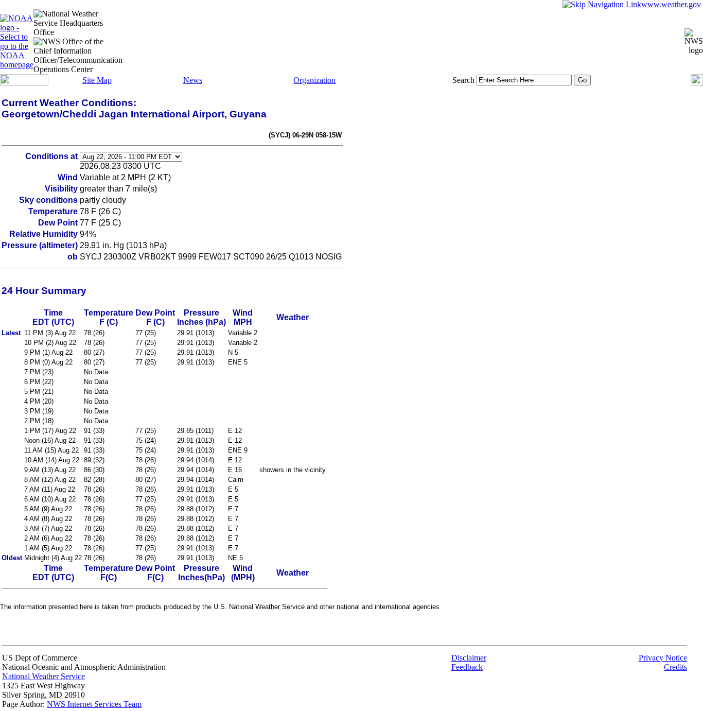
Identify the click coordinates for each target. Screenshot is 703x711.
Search (463, 80)
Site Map (97, 80)
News (192, 80)
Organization (314, 80)
